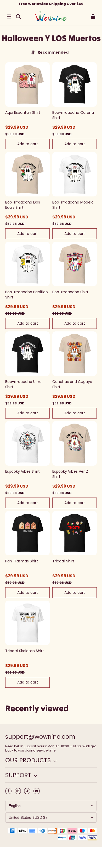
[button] (9, 16)
